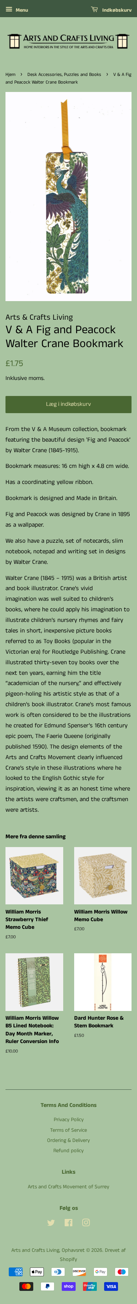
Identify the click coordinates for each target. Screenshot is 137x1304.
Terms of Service (68, 1130)
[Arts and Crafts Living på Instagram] (86, 1224)
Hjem (10, 74)
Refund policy (68, 1150)
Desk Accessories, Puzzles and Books (64, 74)
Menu (21, 10)
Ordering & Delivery (68, 1140)
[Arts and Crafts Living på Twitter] (51, 1224)
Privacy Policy (69, 1119)
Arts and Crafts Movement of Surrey (68, 1186)
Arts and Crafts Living (35, 1250)
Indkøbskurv (116, 10)
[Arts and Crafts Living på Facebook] (68, 1224)
